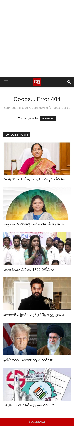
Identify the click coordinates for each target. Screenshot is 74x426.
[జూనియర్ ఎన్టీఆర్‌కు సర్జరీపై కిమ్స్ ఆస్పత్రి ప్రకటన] (37, 293)
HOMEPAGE (47, 118)
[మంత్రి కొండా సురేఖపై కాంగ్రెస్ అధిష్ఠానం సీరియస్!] (37, 158)
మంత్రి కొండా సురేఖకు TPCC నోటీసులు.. (29, 269)
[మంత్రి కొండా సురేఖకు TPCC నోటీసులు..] (37, 248)
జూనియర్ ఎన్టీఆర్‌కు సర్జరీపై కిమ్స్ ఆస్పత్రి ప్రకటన (33, 314)
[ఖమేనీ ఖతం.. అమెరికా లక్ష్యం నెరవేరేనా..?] (37, 339)
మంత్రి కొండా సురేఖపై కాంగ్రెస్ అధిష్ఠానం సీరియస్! (35, 179)
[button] (5, 82)
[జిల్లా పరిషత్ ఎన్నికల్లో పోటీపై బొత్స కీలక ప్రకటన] (37, 203)
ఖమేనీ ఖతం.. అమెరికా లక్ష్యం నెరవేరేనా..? (29, 360)
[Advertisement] (37, 39)
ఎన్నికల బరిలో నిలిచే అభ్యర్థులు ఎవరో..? (28, 405)
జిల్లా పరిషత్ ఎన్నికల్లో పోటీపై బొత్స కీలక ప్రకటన (33, 224)
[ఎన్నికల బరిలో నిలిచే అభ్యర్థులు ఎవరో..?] (37, 384)
